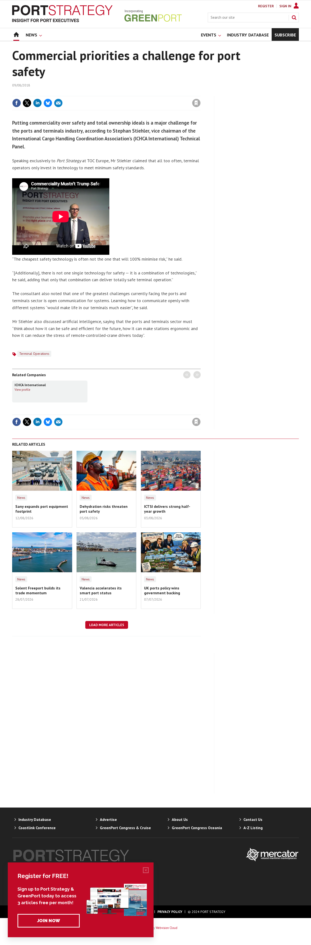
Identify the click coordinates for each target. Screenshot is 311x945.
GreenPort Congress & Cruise (125, 827)
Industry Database (34, 819)
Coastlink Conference (37, 827)
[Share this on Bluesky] (47, 103)
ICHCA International (30, 385)
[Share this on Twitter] (27, 103)
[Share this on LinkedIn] (37, 103)
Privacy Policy (169, 912)
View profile (22, 390)
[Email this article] (58, 103)
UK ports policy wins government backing (162, 590)
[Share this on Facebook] (16, 103)
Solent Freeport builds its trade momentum (37, 590)
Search (294, 17)
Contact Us (252, 819)
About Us (180, 819)
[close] (200, 93)
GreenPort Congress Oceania (197, 827)
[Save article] (196, 103)
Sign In (285, 6)
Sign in (139, 93)
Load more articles (106, 625)
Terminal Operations (34, 353)
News (21, 497)
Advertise (108, 819)
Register (266, 6)
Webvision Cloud (166, 928)
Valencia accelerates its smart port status (101, 590)
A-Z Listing (253, 827)
